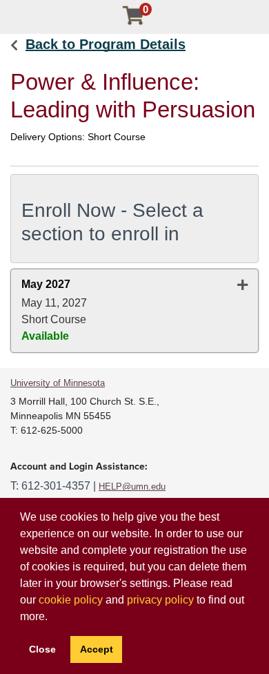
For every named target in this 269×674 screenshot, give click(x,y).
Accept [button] (96, 649)
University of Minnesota (57, 383)
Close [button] (42, 649)
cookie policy (71, 600)
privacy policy (160, 600)
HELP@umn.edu (132, 486)
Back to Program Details (106, 44)
